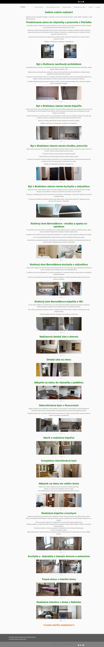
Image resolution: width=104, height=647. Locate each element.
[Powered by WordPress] (61, 643)
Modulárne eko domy (79, 7)
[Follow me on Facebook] (79, 1)
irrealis (22, 7)
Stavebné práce (67, 7)
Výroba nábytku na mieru (53, 7)
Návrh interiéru (39, 7)
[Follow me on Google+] (81, 1)
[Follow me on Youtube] (84, 1)
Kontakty (97, 7)
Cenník (90, 7)
